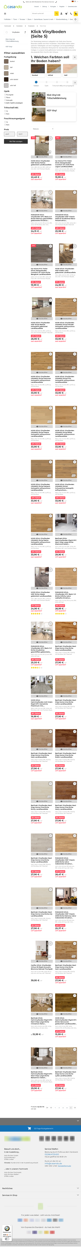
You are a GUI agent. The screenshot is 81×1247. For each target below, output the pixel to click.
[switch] (7, 1239)
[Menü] (10, 1226)
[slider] (4, 139)
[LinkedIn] (72, 1139)
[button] (56, 13)
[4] (51, 1107)
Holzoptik (9, 100)
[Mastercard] (25, 1227)
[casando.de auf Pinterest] (52, 1139)
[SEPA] (43, 1227)
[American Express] (20, 1227)
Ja (7, 111)
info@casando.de (53, 1164)
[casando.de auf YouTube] (58, 1139)
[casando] (13, 7)
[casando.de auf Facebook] (38, 1139)
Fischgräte (9, 95)
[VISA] (31, 1227)
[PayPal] (37, 1227)
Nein (7, 114)
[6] (74, 1107)
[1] (47, 1107)
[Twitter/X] (65, 1139)
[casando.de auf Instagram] (45, 1139)
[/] (6, 32)
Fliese (8, 97)
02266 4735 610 (52, 1155)
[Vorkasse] (49, 1227)
